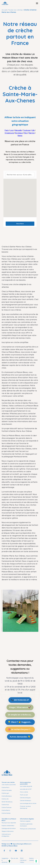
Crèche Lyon (5, 793)
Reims (20, 135)
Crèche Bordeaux (7, 796)
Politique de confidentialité (28, 829)
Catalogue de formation (9, 828)
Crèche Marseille (7, 790)
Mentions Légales (25, 821)
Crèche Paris (5, 787)
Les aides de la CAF (26, 789)
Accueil (4, 10)
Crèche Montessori (25, 800)
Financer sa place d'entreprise (25, 807)
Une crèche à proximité (9, 784)
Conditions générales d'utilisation (26, 825)
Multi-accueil (24, 795)
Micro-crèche (24, 792)
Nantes (32, 133)
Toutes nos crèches (15, 10)
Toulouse (26, 130)
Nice (26, 133)
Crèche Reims (6, 810)
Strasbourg (9, 133)
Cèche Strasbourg (7, 802)
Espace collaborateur (8, 825)
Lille (33, 130)
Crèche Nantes (6, 813)
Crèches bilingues (25, 797)
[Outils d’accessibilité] (9, 861)
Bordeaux (19, 133)
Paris (7, 130)
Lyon (12, 130)
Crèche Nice (5, 804)
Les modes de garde (26, 786)
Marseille (18, 130)
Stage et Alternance (7, 831)
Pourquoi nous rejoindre (9, 822)
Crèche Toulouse (6, 807)
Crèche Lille (5, 799)
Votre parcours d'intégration (6, 835)
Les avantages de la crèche (28, 803)
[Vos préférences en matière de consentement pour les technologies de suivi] (36, 861)
